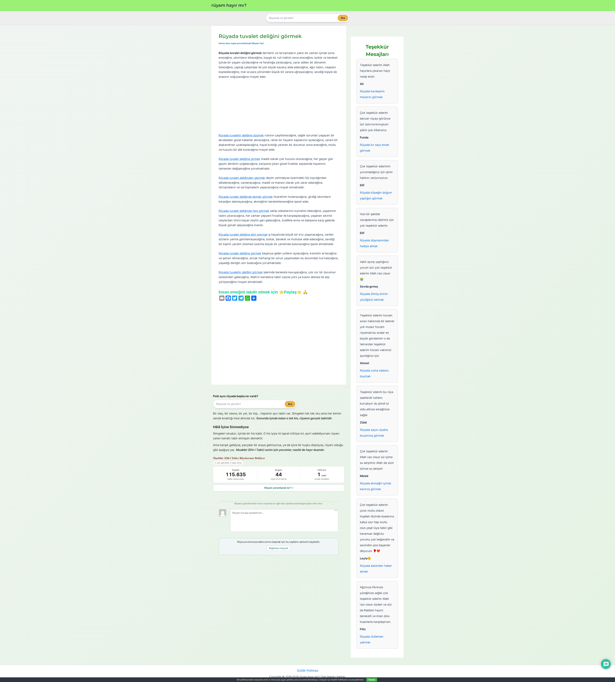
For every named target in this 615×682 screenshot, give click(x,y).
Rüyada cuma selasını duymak (374, 373)
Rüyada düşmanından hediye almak (374, 243)
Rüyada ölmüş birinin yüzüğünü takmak (374, 296)
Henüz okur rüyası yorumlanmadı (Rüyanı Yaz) (241, 43)
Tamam (371, 679)
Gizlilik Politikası (307, 670)
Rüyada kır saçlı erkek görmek (374, 147)
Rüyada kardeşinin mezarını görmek (372, 94)
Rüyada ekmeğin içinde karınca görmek (375, 486)
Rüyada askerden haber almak (376, 568)
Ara (343, 17)
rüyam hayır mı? (228, 5)
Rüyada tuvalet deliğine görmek (240, 253)
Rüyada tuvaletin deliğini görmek (241, 272)
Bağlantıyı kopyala (278, 548)
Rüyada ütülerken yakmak (371, 639)
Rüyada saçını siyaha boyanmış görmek (374, 432)
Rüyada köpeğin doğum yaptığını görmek (376, 195)
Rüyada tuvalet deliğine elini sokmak (243, 234)
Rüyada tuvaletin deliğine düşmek (241, 135)
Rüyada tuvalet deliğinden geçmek (242, 178)
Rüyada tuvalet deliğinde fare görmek (244, 211)
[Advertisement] (279, 106)
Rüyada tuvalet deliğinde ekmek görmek (246, 196)
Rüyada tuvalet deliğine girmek (239, 159)
